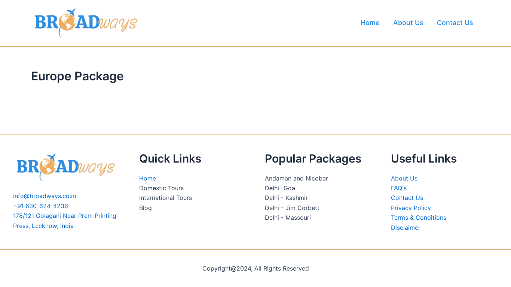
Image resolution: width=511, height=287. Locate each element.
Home (370, 23)
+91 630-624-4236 (40, 206)
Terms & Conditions (418, 217)
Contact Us (455, 23)
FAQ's (399, 188)
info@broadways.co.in (44, 196)
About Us (408, 23)
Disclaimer (405, 227)
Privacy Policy (411, 208)
